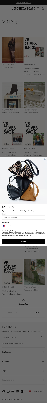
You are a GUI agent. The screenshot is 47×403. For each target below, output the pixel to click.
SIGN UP (23, 241)
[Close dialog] (45, 159)
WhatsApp (5, 222)
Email (4, 214)
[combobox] (5, 226)
